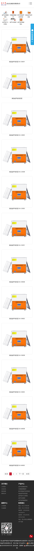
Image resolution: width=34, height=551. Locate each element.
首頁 (6, 474)
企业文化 (3, 489)
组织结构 (3, 491)
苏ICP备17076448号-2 (19, 543)
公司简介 (3, 486)
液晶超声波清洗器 (22, 493)
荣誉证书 (3, 493)
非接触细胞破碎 (22, 489)
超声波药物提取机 (22, 500)
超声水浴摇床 (21, 498)
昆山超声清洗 (4, 540)
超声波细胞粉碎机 (22, 486)
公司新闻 (3, 505)
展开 (32, 35)
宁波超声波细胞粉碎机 (15, 540)
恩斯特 (21, 545)
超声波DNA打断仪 (23, 495)
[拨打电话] (31, 536)
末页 (27, 474)
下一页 (21, 474)
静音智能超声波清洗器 (24, 491)
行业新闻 (3, 508)
